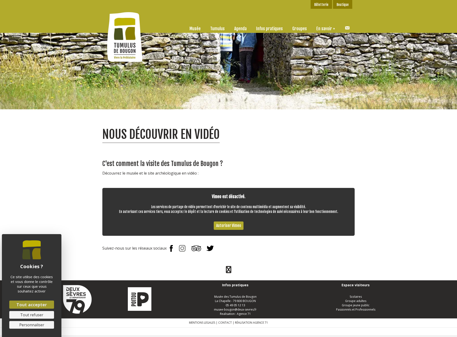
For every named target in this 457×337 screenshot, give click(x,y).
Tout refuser (31, 314)
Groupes (299, 28)
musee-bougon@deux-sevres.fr (235, 309)
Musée (195, 28)
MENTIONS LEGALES (202, 323)
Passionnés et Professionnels (355, 309)
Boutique (343, 5)
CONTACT (225, 323)
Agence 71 (244, 314)
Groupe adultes (355, 301)
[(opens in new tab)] (77, 299)
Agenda (240, 28)
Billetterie (321, 5)
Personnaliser (31, 324)
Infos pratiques (269, 28)
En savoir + (325, 28)
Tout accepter (31, 304)
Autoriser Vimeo (228, 225)
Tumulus (217, 28)
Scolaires (356, 297)
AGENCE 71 (260, 323)
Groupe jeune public (355, 305)
